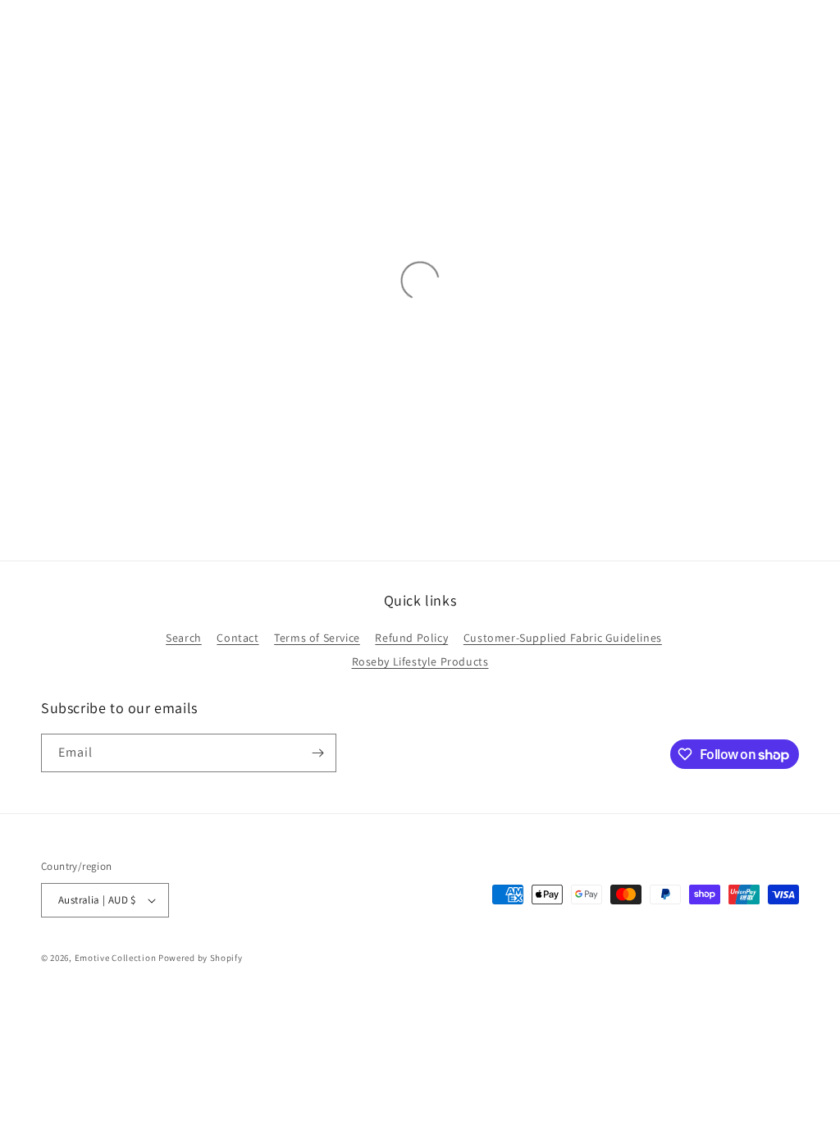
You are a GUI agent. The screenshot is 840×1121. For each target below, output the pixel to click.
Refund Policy (411, 637)
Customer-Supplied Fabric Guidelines (562, 637)
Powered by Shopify (200, 957)
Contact (237, 637)
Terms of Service (317, 637)
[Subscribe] (317, 753)
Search (184, 637)
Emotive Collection (116, 957)
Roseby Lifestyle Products (420, 661)
